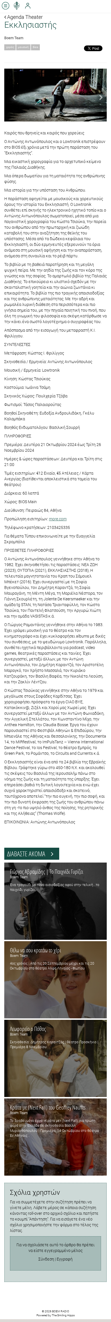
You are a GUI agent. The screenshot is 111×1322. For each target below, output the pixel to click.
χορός (10, 47)
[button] (12, 95)
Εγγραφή (65, 1259)
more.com (58, 518)
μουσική (23, 47)
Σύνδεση (46, 1259)
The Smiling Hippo (63, 1315)
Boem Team (13, 37)
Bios (35, 47)
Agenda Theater (24, 16)
